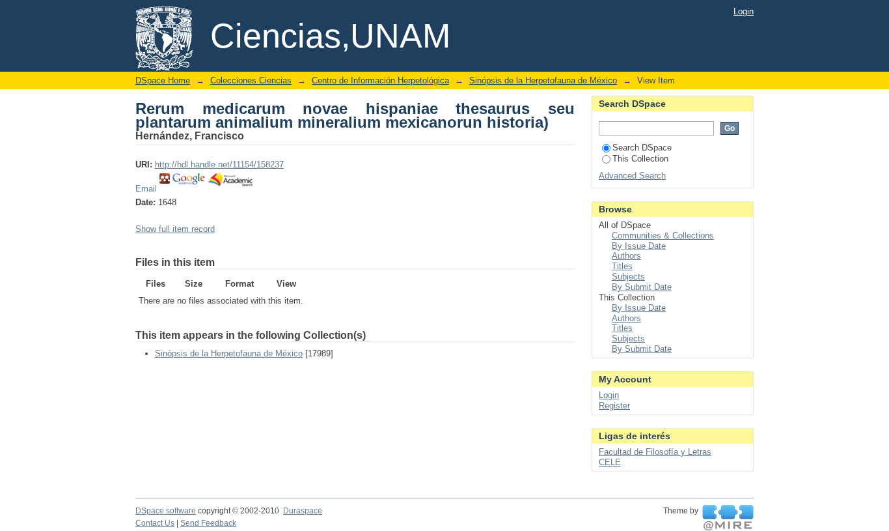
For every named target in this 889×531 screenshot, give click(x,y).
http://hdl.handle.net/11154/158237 (219, 164)
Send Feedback (208, 523)
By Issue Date (639, 246)
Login (743, 11)
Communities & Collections (663, 235)
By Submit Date (642, 287)
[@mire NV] (728, 518)
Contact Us (154, 523)
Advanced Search (632, 175)
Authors (626, 256)
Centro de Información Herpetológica (380, 80)
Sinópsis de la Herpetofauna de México (543, 80)
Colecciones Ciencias (251, 80)
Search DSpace (642, 147)
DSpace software (165, 510)
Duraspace (302, 510)
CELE (610, 462)
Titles (622, 266)
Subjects (628, 276)
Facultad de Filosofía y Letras (655, 452)
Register (614, 405)
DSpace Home (162, 80)
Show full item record (175, 229)
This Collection (640, 159)
